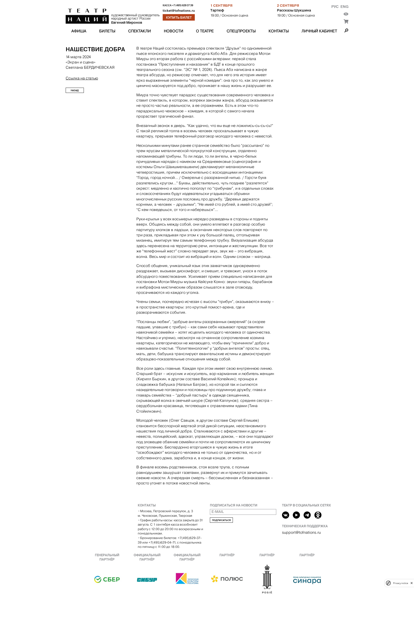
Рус (335, 6)
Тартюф (217, 10)
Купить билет (179, 17)
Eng (344, 6)
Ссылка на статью (82, 78)
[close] (412, 583)
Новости (173, 31)
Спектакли (139, 31)
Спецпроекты (241, 31)
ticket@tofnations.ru (179, 11)
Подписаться (221, 520)
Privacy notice (400, 583)
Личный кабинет (319, 31)
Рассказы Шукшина (294, 10)
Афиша (78, 31)
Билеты (107, 31)
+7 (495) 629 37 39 (182, 5)
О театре (205, 31)
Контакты (279, 31)
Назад (75, 90)
